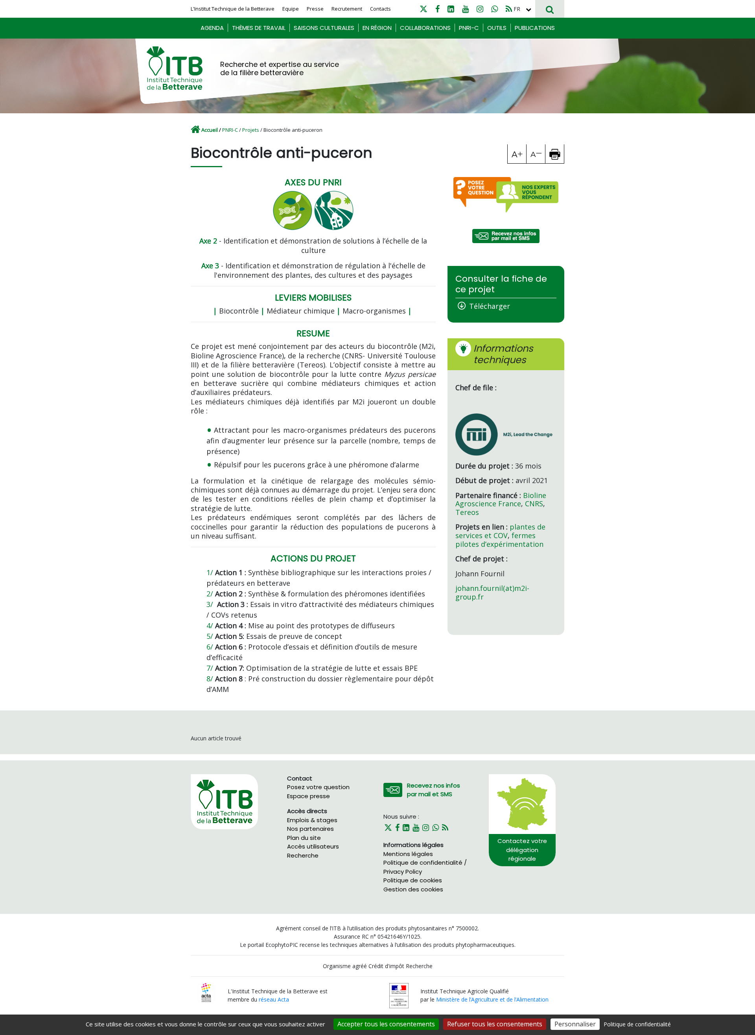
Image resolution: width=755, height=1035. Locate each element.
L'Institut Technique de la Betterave (232, 8)
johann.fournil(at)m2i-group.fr (492, 592)
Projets (250, 129)
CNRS (534, 503)
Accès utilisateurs (313, 846)
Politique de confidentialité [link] (637, 1024)
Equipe (290, 8)
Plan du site (304, 838)
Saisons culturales (324, 28)
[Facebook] (437, 9)
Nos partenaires (310, 829)
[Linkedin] (450, 9)
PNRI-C (469, 28)
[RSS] (509, 9)
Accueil (209, 129)
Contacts (380, 8)
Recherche (303, 855)
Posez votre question (318, 787)
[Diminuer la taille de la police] (535, 153)
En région (377, 28)
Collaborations (425, 28)
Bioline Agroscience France (500, 500)
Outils (496, 28)
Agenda (212, 28)
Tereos (467, 512)
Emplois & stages (312, 820)
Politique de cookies (412, 880)
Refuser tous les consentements (494, 1024)
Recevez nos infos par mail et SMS (433, 790)
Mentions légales (408, 854)
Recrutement (346, 8)
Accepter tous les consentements (386, 1024)
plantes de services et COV (500, 531)
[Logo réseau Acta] (206, 992)
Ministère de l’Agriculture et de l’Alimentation (492, 999)
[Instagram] (480, 9)
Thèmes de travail (258, 28)
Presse (315, 8)
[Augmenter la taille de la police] (517, 153)
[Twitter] (423, 9)
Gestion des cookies (413, 889)
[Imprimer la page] (554, 153)
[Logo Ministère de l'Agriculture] (399, 995)
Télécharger (489, 306)
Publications (535, 28)
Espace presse (308, 796)
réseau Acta (274, 999)
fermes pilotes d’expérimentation (499, 540)
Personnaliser (575, 1024)
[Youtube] (465, 9)
